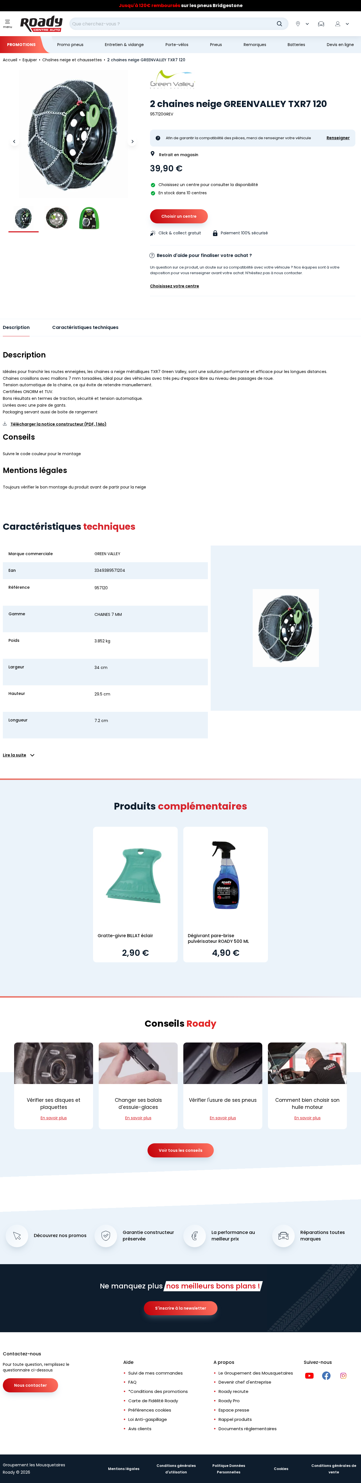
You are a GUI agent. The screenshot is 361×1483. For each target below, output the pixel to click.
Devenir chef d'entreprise (245, 1382)
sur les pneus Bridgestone (181, 5)
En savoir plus (54, 1118)
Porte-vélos (177, 44)
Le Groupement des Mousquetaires (256, 1373)
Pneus (216, 44)
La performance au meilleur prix (233, 1235)
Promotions (21, 44)
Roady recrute (233, 1391)
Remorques (255, 44)
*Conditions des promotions (158, 1391)
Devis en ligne (340, 44)
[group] (23, 218)
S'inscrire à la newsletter (180, 1308)
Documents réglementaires (248, 1429)
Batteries (296, 44)
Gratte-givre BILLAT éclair (125, 936)
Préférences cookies (149, 1410)
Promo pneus (70, 44)
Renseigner (338, 138)
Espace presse (234, 1410)
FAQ (132, 1382)
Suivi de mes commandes (155, 1373)
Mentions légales (123, 1468)
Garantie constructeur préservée (148, 1235)
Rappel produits (235, 1419)
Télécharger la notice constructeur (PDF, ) (58, 424)
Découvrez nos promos (60, 1236)
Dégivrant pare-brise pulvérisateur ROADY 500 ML (218, 938)
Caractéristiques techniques (85, 327)
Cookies (281, 1468)
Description (16, 327)
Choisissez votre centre (174, 286)
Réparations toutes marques (322, 1235)
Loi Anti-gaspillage (147, 1419)
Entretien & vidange (124, 44)
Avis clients (139, 1429)
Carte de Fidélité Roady (153, 1401)
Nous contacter (30, 1385)
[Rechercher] (279, 23)
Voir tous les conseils (180, 1150)
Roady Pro (229, 1401)
